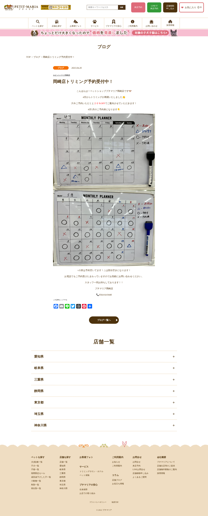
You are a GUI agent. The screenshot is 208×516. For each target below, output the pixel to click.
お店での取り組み (87, 493)
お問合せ (137, 462)
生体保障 (83, 489)
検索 (121, 7)
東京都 (63, 481)
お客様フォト (86, 457)
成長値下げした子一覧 (41, 477)
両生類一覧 (36, 488)
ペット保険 (84, 475)
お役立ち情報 (118, 484)
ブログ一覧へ (104, 320)
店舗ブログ (117, 480)
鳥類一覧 (35, 485)
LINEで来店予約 (154, 7)
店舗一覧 (63, 462)
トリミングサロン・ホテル (91, 471)
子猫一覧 (35, 469)
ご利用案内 (117, 466)
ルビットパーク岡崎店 (61, 75)
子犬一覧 (35, 466)
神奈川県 (63, 488)
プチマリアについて (166, 462)
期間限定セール (38, 473)
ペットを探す (38, 457)
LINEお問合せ (139, 469)
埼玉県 (63, 485)
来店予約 (138, 7)
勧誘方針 (115, 502)
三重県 (63, 473)
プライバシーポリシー (97, 502)
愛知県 (63, 466)
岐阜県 (63, 469)
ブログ (36, 57)
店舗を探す (65, 457)
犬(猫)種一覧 (36, 462)
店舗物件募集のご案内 (167, 469)
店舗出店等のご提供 (166, 466)
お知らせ (116, 462)
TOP (28, 57)
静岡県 (63, 477)
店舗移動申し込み (170, 7)
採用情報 (161, 473)
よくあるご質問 (139, 477)
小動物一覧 (36, 481)
